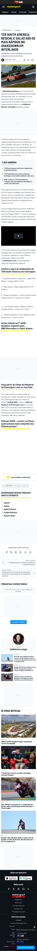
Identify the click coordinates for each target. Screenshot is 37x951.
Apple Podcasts (10, 509)
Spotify (7, 503)
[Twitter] (11, 552)
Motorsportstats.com (18, 911)
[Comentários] (33, 60)
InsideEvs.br (18, 899)
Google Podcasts (10, 512)
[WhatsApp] (16, 552)
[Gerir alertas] (30, 552)
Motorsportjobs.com (18, 905)
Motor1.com (18, 902)
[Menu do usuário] (33, 7)
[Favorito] (28, 60)
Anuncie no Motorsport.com (18, 923)
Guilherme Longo (10, 59)
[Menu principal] (3, 6)
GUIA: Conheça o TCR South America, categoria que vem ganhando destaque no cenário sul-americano (18, 181)
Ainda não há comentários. (18, 590)
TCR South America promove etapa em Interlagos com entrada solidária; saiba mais (19, 175)
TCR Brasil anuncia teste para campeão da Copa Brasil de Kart (18, 169)
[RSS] (28, 889)
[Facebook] (7, 552)
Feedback (18, 920)
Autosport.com (18, 908)
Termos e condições (12, 941)
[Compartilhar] (24, 60)
